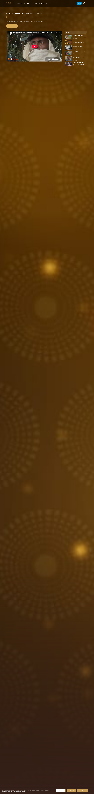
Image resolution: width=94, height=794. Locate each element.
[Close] (91, 790)
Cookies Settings (61, 790)
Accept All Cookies (82, 790)
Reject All (71, 790)
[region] (47, 791)
